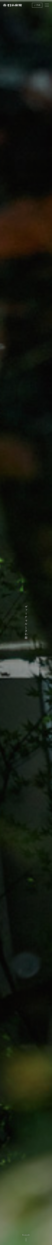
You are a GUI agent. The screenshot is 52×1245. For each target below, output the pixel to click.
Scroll (26, 1235)
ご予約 (37, 5)
